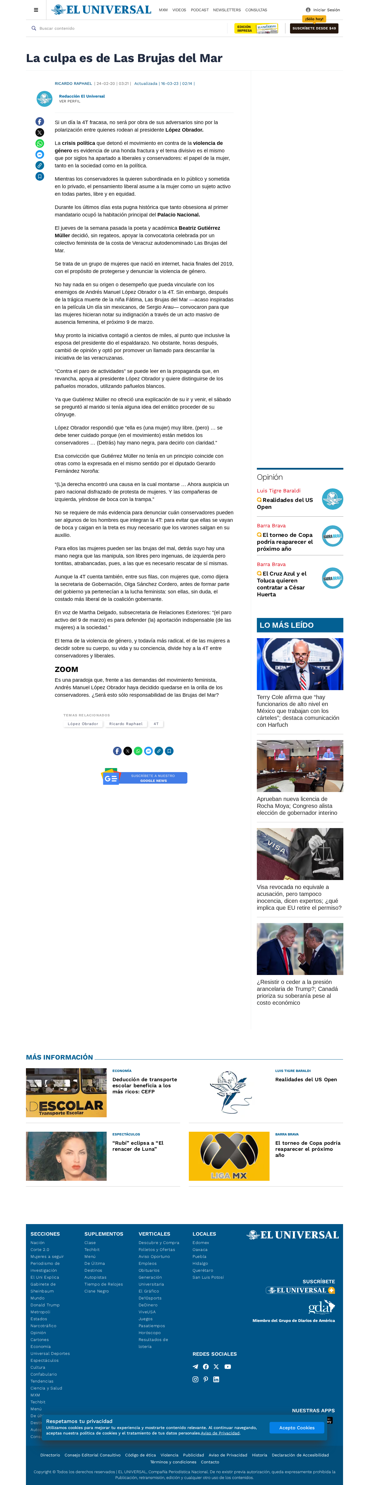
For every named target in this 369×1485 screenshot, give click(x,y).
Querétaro (203, 1270)
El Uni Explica (45, 1277)
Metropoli (40, 1312)
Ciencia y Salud (47, 1388)
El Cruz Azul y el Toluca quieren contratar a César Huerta (281, 584)
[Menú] (36, 10)
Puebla (200, 1256)
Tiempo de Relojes (103, 1284)
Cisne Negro (96, 1291)
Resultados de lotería (153, 1343)
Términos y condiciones (173, 1462)
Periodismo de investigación (45, 1267)
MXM (163, 10)
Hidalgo (200, 1263)
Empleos (148, 1263)
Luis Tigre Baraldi (279, 490)
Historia (259, 1455)
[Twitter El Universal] (216, 1368)
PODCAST (200, 10)
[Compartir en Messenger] (39, 154)
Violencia (169, 1455)
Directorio (50, 1455)
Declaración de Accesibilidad (300, 1455)
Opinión (270, 477)
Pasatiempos (152, 1325)
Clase (90, 1242)
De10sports (150, 1298)
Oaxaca (200, 1249)
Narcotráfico (43, 1325)
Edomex (201, 1242)
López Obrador (83, 724)
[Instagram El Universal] (195, 1379)
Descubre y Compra (159, 1242)
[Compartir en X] (39, 132)
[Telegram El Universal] (195, 1368)
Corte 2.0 (40, 1249)
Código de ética (140, 1455)
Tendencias (42, 1381)
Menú (36, 1408)
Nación (38, 1242)
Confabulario (44, 1374)
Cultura (38, 1367)
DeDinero (148, 1305)
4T (156, 724)
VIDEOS (179, 10)
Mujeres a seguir (47, 1256)
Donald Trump (45, 1305)
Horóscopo (150, 1332)
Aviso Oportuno (154, 1256)
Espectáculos (45, 1360)
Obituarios (149, 1270)
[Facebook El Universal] (206, 1368)
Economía (41, 1346)
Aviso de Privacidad (228, 1455)
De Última (94, 1263)
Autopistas (95, 1277)
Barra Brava (271, 525)
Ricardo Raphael (73, 83)
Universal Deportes (50, 1353)
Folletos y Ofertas (157, 1249)
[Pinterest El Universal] (206, 1379)
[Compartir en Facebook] (39, 121)
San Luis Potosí (208, 1277)
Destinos (93, 1270)
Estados (39, 1318)
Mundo (38, 1298)
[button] (314, 28)
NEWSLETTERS (227, 10)
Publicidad (193, 1455)
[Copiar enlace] (39, 165)
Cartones (40, 1339)
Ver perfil (69, 101)
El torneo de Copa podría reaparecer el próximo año (285, 541)
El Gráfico (149, 1291)
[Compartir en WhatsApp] (39, 143)
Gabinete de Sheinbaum (43, 1287)
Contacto (210, 1462)
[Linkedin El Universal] (216, 1379)
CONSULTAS (256, 10)
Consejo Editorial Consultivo (93, 1455)
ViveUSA (147, 1312)
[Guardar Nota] (39, 176)
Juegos (146, 1318)
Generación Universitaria (151, 1280)
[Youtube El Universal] (228, 1368)
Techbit (38, 1402)
